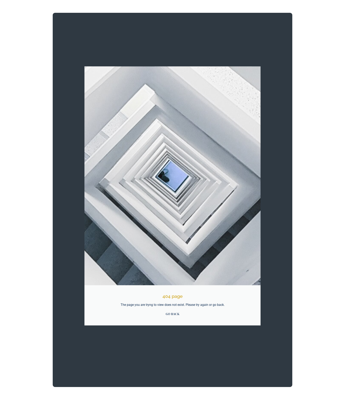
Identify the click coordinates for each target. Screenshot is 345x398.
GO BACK (172, 314)
